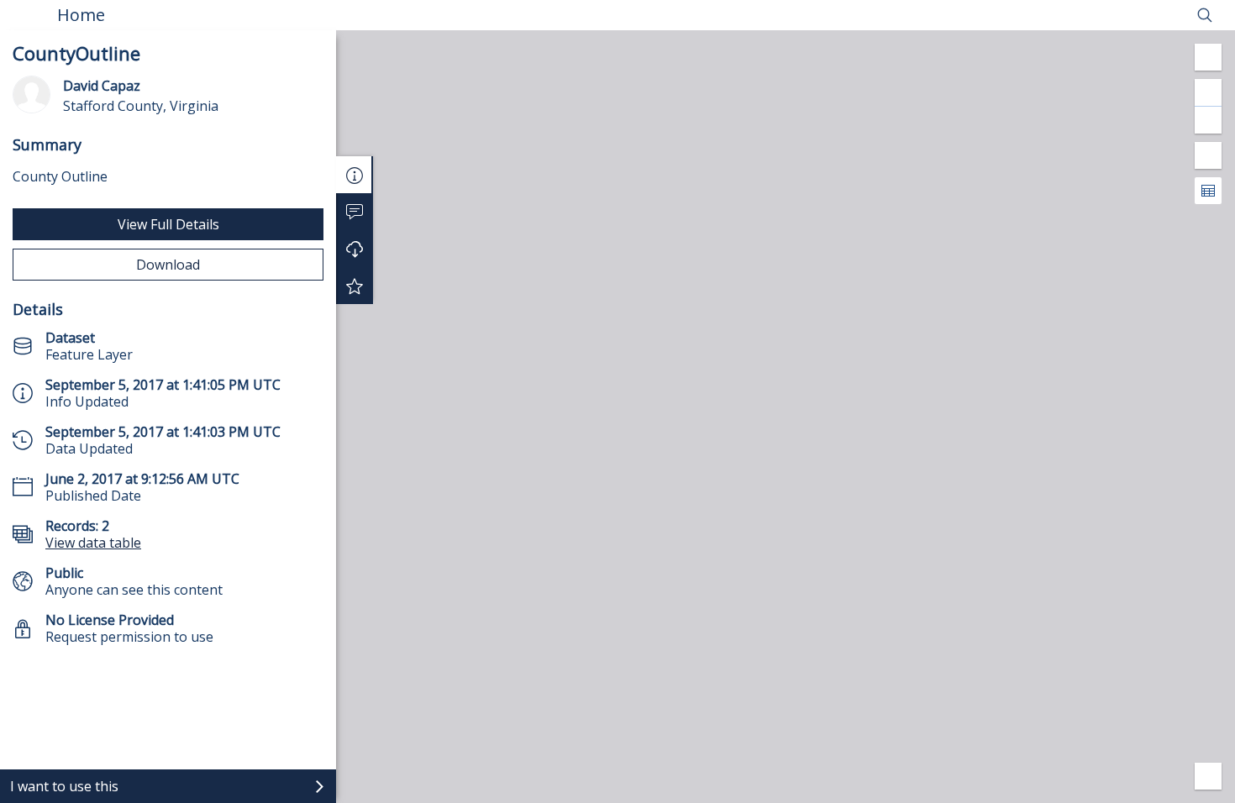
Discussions (354, 211)
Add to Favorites (354, 285)
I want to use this (64, 786)
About (354, 174)
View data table (93, 542)
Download (168, 264)
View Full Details (168, 224)
